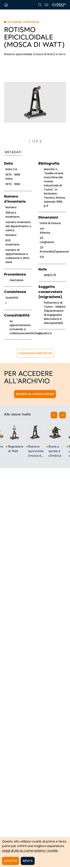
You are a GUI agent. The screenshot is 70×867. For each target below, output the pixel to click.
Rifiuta (28, 861)
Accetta (10, 861)
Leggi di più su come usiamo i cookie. (30, 850)
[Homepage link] (59, 5)
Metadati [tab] (13, 152)
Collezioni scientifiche (35, 353)
